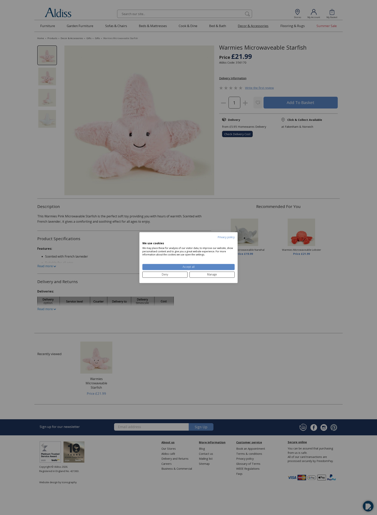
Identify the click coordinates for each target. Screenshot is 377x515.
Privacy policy (226, 237)
